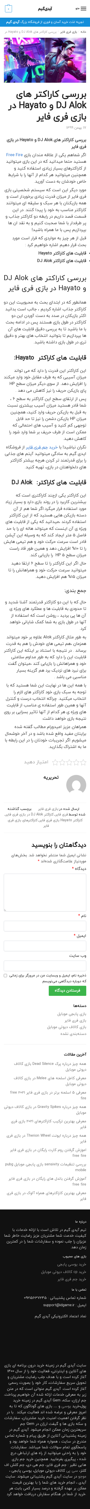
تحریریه (51, 777)
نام (82, 916)
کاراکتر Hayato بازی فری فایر (60, 820)
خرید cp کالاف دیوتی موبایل (63, 1272)
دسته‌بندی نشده (73, 1034)
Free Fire (14, 155)
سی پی (72, 1470)
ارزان (76, 1400)
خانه (83, 32)
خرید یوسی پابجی (71, 1264)
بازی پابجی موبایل (72, 1014)
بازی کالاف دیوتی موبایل (66, 1027)
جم (22, 1459)
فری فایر (61, 814)
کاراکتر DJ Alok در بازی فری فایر (30, 814)
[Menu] (83, 9)
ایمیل (80, 936)
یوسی (66, 1406)
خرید (42, 447)
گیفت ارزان (49, 1424)
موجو (82, 1476)
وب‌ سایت (77, 956)
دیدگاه (79, 869)
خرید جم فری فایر (72, 1279)
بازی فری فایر (68, 32)
